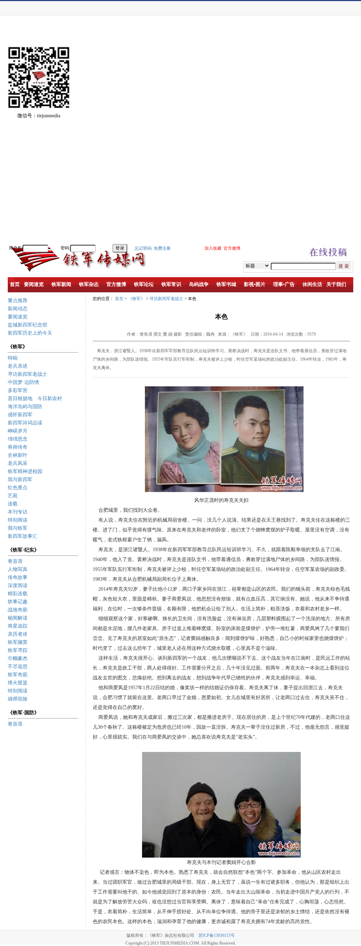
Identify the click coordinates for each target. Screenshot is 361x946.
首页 (119, 298)
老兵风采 (17, 463)
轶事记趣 (17, 601)
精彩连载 (17, 593)
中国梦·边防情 (23, 382)
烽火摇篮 (17, 682)
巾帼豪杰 (17, 658)
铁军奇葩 (17, 674)
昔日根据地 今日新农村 (35, 398)
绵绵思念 (17, 439)
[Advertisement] (336, 137)
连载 (13, 503)
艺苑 (13, 495)
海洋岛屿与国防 (25, 406)
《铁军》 (136, 298)
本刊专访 (17, 512)
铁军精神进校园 (25, 471)
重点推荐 (17, 300)
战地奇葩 (17, 609)
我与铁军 (17, 528)
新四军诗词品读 (25, 422)
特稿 (13, 358)
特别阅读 (17, 520)
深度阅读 (17, 585)
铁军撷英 (17, 642)
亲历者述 (17, 634)
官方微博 (232, 248)
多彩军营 (17, 390)
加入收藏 (212, 248)
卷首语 (15, 561)
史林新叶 (17, 455)
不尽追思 (17, 666)
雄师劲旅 (17, 699)
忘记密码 (143, 248)
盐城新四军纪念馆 (27, 325)
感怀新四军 (20, 414)
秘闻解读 (17, 618)
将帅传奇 (17, 447)
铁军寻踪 (17, 650)
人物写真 (17, 569)
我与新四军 (20, 479)
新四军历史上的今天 (30, 333)
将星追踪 (17, 626)
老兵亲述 (17, 366)
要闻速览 (17, 316)
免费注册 (162, 248)
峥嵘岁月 (17, 431)
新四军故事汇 (22, 536)
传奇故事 (17, 577)
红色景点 (17, 487)
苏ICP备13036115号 (216, 935)
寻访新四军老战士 (27, 374)
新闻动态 (17, 308)
